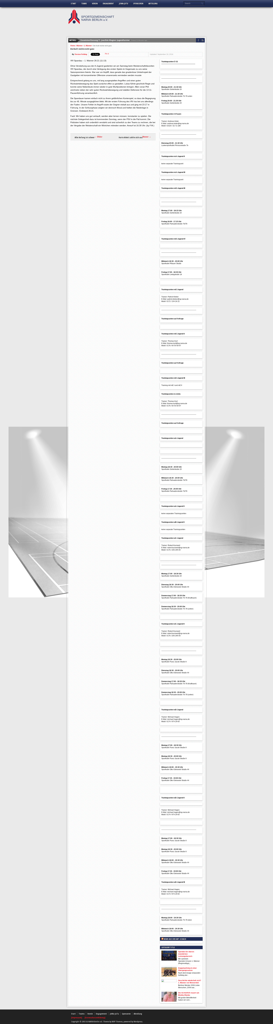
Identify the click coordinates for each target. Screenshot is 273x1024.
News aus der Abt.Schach (175, 939)
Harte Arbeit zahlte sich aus (130, 137)
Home (72, 46)
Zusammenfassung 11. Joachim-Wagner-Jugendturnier (105, 40)
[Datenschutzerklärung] (95, 1017)
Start (73, 3)
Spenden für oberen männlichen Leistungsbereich (186, 954)
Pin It (107, 54)
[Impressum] (76, 1017)
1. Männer (88, 46)
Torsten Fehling (81, 54)
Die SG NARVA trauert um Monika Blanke (188, 994)
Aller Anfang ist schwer (84, 137)
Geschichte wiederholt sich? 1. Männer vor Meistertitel (189, 981)
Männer (79, 46)
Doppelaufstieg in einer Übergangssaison (187, 969)
